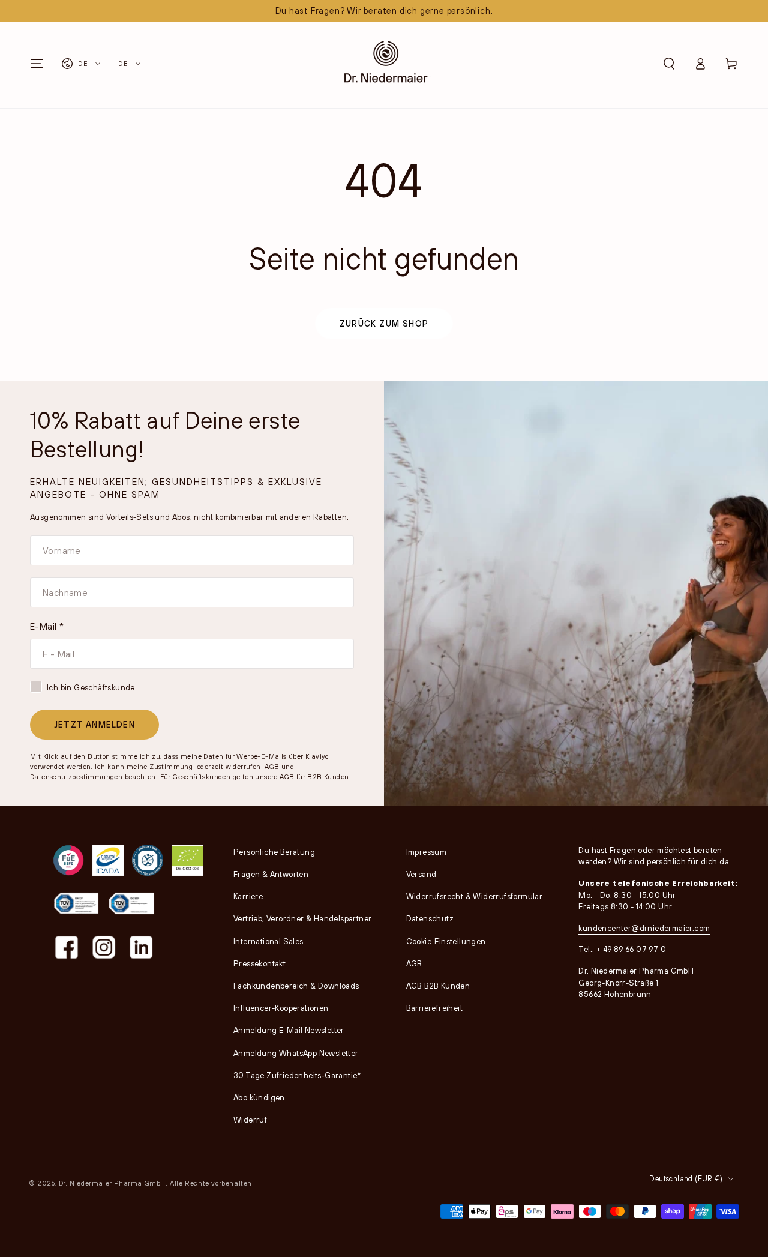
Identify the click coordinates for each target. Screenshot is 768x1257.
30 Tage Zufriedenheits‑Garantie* (297, 1075)
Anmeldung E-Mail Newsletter (288, 1030)
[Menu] (36, 63)
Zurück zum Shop (384, 323)
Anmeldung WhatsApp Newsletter (296, 1053)
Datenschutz (430, 918)
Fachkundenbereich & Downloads (296, 985)
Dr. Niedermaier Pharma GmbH (112, 1182)
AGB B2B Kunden (438, 985)
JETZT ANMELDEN (94, 724)
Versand (421, 874)
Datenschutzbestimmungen (76, 776)
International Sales (268, 941)
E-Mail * (47, 626)
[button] (669, 63)
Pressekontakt (259, 963)
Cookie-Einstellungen (446, 941)
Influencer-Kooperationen (281, 1007)
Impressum (426, 851)
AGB (272, 766)
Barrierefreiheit (434, 1007)
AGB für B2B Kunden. (315, 776)
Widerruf (250, 1119)
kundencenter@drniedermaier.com (644, 928)
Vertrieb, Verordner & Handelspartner (302, 918)
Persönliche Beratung (274, 851)
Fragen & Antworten (270, 874)
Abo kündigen (259, 1097)
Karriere (248, 896)
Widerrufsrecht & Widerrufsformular (474, 896)
